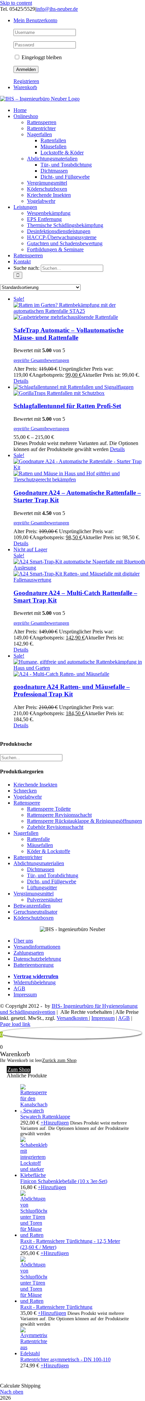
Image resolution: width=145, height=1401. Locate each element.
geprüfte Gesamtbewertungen (41, 360)
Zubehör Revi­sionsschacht (55, 827)
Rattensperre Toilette (49, 809)
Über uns (23, 941)
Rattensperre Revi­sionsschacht (59, 815)
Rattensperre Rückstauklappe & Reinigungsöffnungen (84, 821)
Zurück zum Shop (59, 1060)
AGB (19, 988)
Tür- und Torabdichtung (52, 875)
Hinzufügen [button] (52, 1187)
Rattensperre (26, 803)
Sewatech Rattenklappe (45, 1116)
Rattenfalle (38, 839)
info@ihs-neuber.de (57, 9)
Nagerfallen (25, 833)
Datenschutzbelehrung (37, 959)
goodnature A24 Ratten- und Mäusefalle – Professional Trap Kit (71, 690)
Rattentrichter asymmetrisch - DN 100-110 (65, 1359)
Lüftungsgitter (42, 887)
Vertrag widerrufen (35, 976)
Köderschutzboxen (33, 918)
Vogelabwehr (27, 797)
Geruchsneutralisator (35, 912)
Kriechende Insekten (35, 784)
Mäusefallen (40, 845)
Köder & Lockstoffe (48, 851)
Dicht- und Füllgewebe (51, 881)
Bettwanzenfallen (32, 906)
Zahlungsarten (28, 953)
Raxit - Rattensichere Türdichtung (56, 1307)
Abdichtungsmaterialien (38, 863)
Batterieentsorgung (33, 965)
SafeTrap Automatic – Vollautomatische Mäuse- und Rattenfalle (68, 334)
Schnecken (25, 791)
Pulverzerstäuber (44, 899)
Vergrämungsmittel (33, 893)
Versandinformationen (36, 947)
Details (20, 381)
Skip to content (16, 3)
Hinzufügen (54, 1123)
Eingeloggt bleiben (41, 57)
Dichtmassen (40, 869)
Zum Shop (18, 1069)
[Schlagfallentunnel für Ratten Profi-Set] (79, 390)
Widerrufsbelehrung (34, 982)
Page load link (15, 1024)
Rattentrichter (27, 857)
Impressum (25, 994)
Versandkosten (73, 1018)
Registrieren (26, 81)
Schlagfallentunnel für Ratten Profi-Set (67, 405)
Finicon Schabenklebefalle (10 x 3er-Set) (63, 1181)
